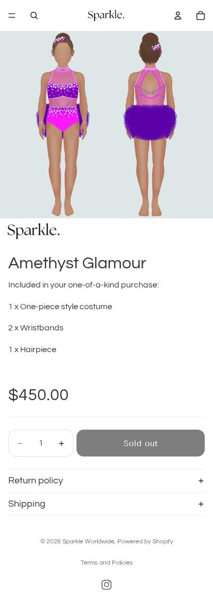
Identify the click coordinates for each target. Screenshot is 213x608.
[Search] (34, 15)
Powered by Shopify (145, 541)
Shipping (26, 504)
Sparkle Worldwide (88, 541)
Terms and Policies (107, 562)
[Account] (177, 15)
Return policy (35, 480)
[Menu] (12, 15)
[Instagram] (106, 585)
